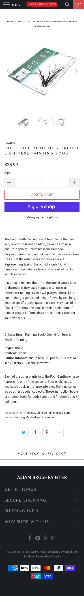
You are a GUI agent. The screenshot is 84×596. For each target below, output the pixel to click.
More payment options (42, 217)
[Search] (67, 4)
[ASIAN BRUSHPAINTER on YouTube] (37, 538)
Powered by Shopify (48, 556)
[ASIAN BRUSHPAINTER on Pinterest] (45, 538)
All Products (27, 412)
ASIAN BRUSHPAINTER (32, 551)
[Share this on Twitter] (24, 432)
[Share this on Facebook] (35, 432)
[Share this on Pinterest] (47, 432)
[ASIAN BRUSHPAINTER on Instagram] (53, 538)
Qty (7, 173)
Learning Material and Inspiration (34, 417)
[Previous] (8, 71)
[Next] (75, 71)
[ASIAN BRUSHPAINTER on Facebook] (30, 538)
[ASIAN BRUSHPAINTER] (42, 4)
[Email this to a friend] (59, 432)
